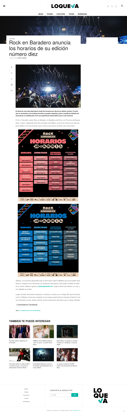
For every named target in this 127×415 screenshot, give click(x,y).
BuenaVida (82, 14)
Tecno (71, 14)
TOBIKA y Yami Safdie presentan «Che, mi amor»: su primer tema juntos (42, 342)
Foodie (50, 14)
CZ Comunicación (24, 310)
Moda (40, 14)
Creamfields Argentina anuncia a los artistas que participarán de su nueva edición (43, 365)
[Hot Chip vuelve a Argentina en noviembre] (19, 331)
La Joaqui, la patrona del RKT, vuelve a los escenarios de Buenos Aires (67, 365)
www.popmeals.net (46, 286)
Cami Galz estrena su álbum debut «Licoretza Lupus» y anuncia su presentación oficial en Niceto (19, 365)
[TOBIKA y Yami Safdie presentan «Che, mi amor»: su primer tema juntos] (43, 331)
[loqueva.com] (16, 6)
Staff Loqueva (22, 58)
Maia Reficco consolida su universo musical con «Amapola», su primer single (67, 342)
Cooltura (61, 14)
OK (75, 395)
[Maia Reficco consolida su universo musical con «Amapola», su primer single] (67, 331)
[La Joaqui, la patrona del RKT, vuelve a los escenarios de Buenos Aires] (67, 354)
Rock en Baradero (35, 310)
